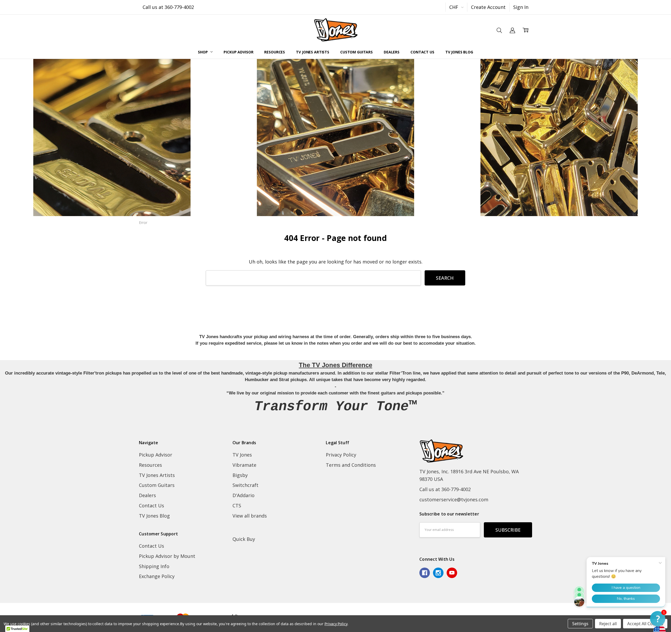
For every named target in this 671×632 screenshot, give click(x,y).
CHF (454, 7)
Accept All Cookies (645, 623)
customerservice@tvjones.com (453, 499)
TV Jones (242, 455)
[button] (657, 618)
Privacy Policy (341, 455)
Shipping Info (154, 566)
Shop (203, 52)
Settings (580, 623)
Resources (274, 52)
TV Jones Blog (459, 52)
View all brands (249, 516)
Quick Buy (243, 539)
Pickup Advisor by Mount (167, 556)
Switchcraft (245, 485)
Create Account (488, 7)
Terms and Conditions (351, 465)
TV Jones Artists (312, 52)
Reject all (608, 623)
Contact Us (422, 52)
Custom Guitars (356, 52)
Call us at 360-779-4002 (168, 7)
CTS (236, 505)
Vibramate (244, 465)
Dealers (391, 52)
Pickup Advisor (238, 52)
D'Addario (243, 495)
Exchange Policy (157, 576)
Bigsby (240, 475)
